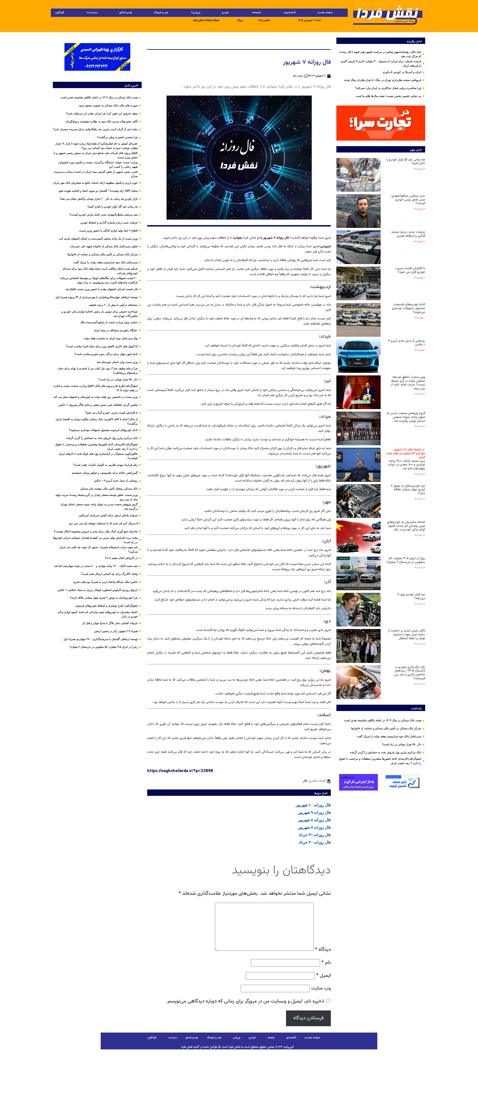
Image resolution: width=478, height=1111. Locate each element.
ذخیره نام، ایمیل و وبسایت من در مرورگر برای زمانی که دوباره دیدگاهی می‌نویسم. (245, 1001)
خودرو (225, 12)
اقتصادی (291, 12)
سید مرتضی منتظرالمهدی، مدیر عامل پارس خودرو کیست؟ (408, 199)
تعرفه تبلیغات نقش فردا (206, 20)
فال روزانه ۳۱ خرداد (315, 835)
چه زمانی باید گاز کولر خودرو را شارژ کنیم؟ (405, 161)
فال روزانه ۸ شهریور (314, 820)
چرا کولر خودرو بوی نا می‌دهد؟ (411, 596)
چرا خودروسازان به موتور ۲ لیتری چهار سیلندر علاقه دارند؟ (408, 489)
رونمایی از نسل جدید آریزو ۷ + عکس (406, 342)
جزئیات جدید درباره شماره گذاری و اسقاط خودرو (408, 234)
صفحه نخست (324, 12)
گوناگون (59, 12)
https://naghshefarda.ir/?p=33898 (180, 770)
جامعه (257, 12)
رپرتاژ (240, 20)
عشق (200, 390)
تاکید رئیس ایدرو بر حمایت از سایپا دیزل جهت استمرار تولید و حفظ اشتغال (406, 634)
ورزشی (197, 12)
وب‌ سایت (321, 988)
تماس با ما (264, 20)
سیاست (93, 12)
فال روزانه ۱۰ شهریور (313, 805)
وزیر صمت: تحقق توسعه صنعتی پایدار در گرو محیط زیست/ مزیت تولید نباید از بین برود (408, 383)
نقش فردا (249, 237)
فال (305, 780)
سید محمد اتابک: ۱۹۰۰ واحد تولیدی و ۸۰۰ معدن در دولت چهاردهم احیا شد (405, 459)
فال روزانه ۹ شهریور (314, 812)
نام (326, 963)
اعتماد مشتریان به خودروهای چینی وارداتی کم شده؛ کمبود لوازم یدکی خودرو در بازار (406, 526)
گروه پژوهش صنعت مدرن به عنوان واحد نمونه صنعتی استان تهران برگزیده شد (406, 417)
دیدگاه (323, 950)
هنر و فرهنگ (161, 12)
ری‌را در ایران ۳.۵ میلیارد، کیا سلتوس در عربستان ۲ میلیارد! (405, 560)
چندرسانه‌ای (125, 12)
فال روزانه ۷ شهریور (314, 827)
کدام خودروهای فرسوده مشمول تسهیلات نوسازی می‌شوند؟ (408, 308)
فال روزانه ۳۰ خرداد (315, 842)
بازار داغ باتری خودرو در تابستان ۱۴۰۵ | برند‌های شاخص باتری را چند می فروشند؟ (409, 673)
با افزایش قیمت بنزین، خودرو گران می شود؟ (410, 270)
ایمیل (323, 976)
